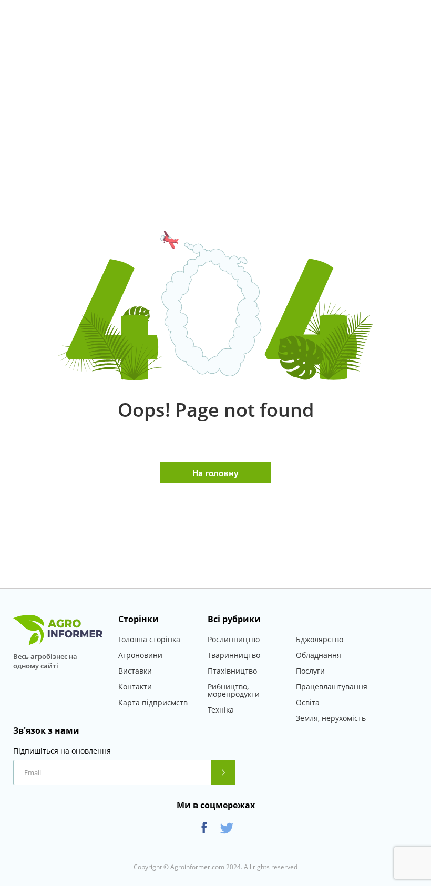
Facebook (204, 828)
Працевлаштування (331, 687)
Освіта (308, 702)
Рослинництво (234, 639)
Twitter (227, 828)
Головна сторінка (149, 639)
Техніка (221, 710)
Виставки (135, 671)
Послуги (310, 671)
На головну (215, 473)
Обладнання (318, 655)
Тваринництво (234, 655)
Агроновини (140, 655)
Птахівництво (232, 671)
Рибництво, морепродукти (234, 690)
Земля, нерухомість (331, 718)
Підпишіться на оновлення (62, 751)
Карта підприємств (153, 702)
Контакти (135, 687)
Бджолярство (319, 639)
